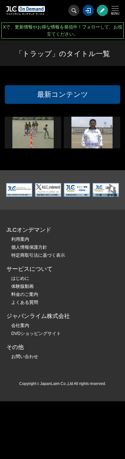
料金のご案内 (24, 294)
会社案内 (20, 325)
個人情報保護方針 (29, 247)
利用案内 (20, 239)
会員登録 (102, 10)
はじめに (20, 278)
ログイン (88, 10)
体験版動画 (22, 286)
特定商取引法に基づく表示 (38, 255)
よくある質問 (24, 302)
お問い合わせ (24, 356)
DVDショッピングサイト (36, 333)
